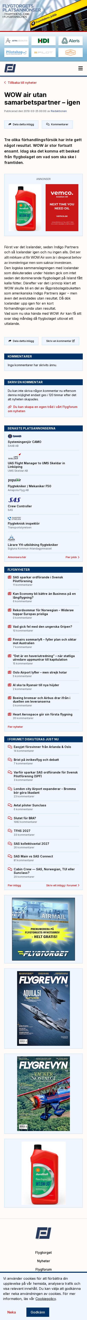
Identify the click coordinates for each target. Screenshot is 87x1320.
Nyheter (43, 1261)
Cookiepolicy (45, 1299)
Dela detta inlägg (23, 124)
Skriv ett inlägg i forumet (61, 885)
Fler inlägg (14, 885)
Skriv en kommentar (58, 341)
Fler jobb (71, 557)
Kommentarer (59, 124)
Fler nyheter (15, 726)
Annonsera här (17, 557)
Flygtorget (43, 1252)
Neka (11, 1312)
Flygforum (43, 1269)
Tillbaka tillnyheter (22, 82)
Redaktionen (59, 111)
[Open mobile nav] (80, 68)
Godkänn (38, 1312)
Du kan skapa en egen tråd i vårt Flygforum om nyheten (42, 409)
